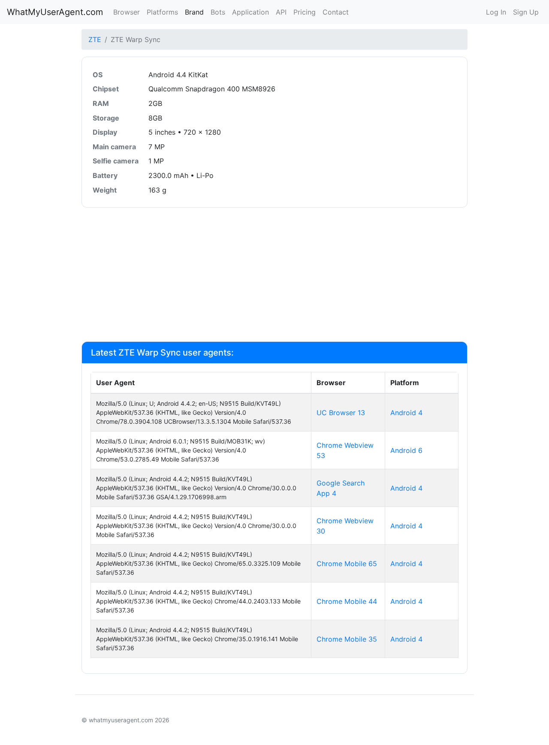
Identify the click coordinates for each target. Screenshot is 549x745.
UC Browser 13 (341, 412)
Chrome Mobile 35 (347, 639)
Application (250, 12)
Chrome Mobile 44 (347, 601)
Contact (336, 12)
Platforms (162, 12)
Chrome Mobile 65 (347, 563)
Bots (218, 12)
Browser (126, 12)
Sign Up (526, 12)
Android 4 (406, 412)
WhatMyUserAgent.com (55, 12)
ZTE (94, 39)
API (281, 12)
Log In (496, 12)
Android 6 (406, 450)
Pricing (304, 12)
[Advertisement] (274, 274)
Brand (194, 12)
